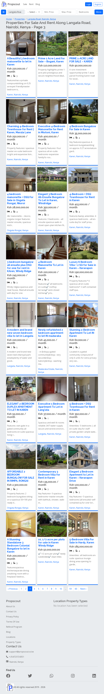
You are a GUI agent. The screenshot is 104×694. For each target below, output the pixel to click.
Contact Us (11, 611)
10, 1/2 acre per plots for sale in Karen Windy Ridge (51, 542)
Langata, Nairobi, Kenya (18, 366)
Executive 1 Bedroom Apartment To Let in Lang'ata (51, 406)
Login (88, 4)
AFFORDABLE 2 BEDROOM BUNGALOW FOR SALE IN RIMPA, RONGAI (20, 476)
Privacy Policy (12, 616)
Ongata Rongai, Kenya (17, 230)
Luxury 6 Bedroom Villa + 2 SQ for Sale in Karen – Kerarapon (82, 265)
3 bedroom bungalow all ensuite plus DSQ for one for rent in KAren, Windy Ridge (20, 266)
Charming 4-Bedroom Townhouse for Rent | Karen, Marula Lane (20, 129)
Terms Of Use (12, 621)
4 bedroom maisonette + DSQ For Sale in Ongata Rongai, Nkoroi (20, 199)
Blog (38, 4)
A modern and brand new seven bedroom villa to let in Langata (20, 332)
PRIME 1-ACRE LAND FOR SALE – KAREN (81, 60)
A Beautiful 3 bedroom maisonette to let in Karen (21, 61)
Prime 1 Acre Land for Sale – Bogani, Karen (51, 60)
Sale (25, 4)
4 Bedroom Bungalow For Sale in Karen (82, 128)
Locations (10, 637)
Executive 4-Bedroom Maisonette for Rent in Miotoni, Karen (51, 129)
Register (98, 4)
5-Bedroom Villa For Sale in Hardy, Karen (81, 541)
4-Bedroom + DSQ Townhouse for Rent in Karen (82, 197)
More (98, 12)
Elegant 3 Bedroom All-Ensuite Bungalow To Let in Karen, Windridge (51, 199)
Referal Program (14, 626)
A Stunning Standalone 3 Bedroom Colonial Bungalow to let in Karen (18, 545)
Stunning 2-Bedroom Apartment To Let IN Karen (82, 332)
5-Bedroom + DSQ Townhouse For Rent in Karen (82, 406)
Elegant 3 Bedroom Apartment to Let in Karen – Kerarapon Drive (81, 476)
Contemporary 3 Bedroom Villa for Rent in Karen (49, 474)
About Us (10, 606)
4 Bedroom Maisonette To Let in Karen (50, 265)
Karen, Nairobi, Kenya (17, 94)
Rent (31, 4)
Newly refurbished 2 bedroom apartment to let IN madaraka (50, 332)
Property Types (13, 642)
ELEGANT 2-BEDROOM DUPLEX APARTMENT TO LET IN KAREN (20, 406)
